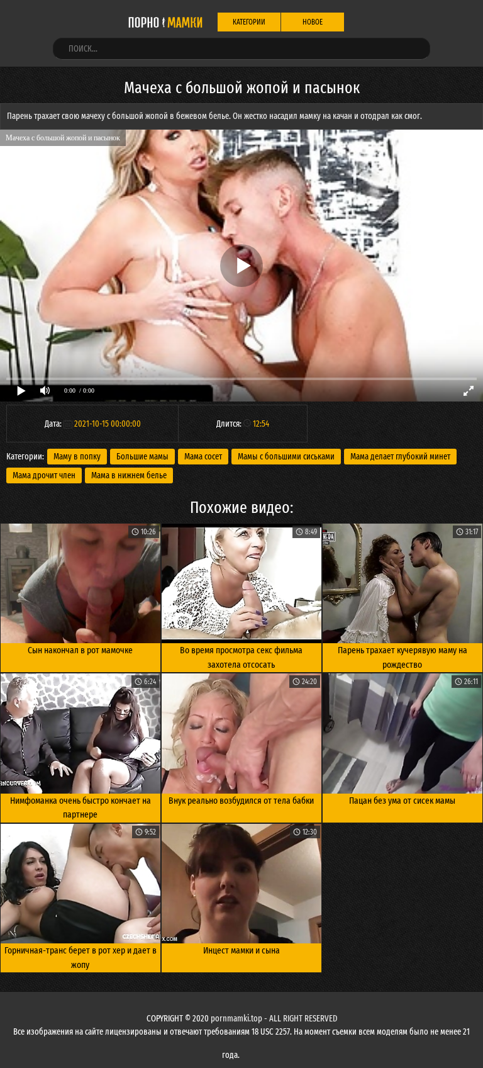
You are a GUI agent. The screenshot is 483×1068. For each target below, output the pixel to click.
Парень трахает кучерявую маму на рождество (402, 657)
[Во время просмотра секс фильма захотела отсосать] (241, 583)
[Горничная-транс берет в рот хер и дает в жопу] (80, 883)
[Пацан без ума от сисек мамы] (402, 733)
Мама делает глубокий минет (400, 456)
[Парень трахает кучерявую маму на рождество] (402, 583)
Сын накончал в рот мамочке (80, 650)
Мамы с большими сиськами (286, 456)
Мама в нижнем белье (129, 475)
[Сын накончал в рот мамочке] (80, 583)
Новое (313, 22)
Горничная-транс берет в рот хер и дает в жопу (80, 957)
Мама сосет (203, 456)
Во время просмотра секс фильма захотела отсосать (241, 657)
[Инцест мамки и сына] (241, 883)
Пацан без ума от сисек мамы (402, 800)
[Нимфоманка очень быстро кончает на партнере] (80, 733)
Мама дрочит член (44, 475)
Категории (249, 22)
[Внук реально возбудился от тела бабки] (241, 733)
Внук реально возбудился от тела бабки (241, 800)
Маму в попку (77, 456)
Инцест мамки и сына (241, 950)
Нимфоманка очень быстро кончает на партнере (80, 808)
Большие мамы (142, 456)
